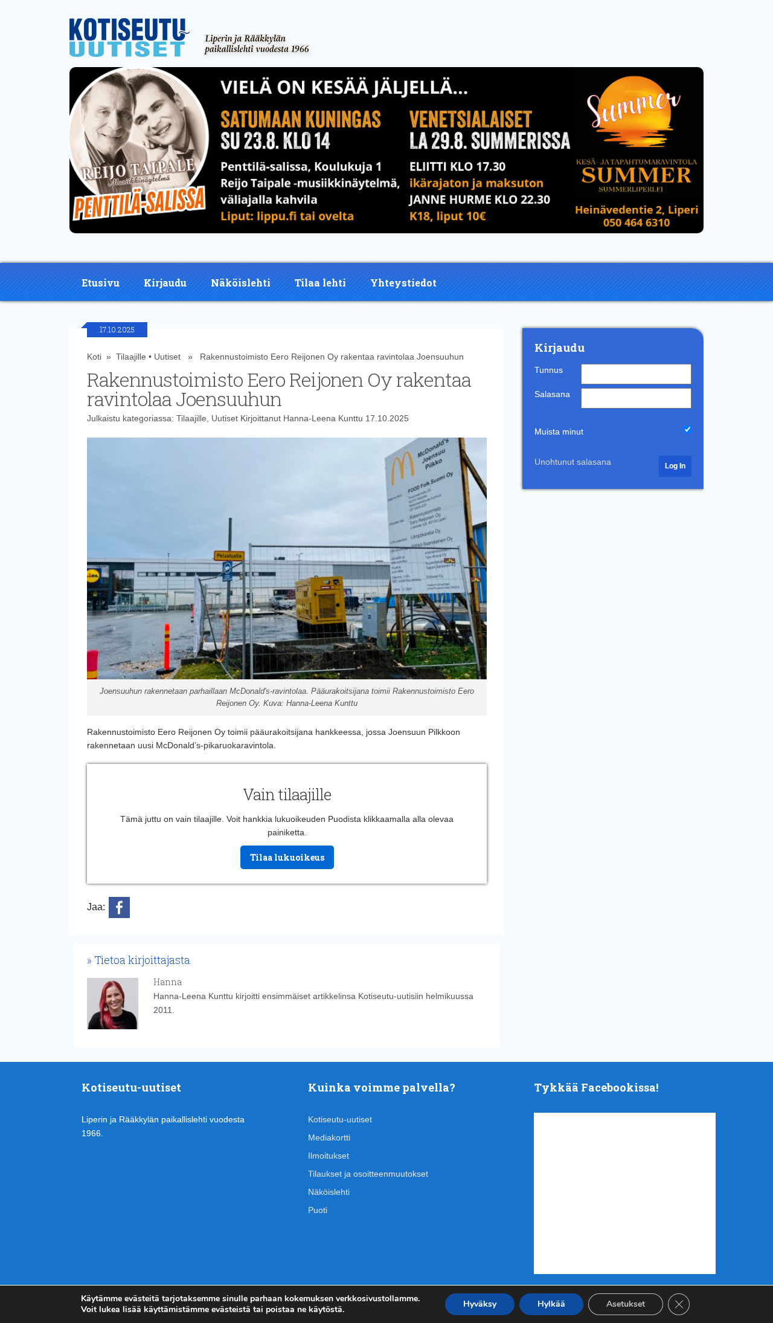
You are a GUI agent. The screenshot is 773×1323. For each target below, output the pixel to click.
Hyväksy (479, 1304)
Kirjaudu (165, 282)
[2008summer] (386, 236)
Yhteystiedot (403, 282)
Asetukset (625, 1304)
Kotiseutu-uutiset (340, 1119)
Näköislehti (241, 282)
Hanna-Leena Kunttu (323, 418)
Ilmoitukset (328, 1155)
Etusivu (101, 282)
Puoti (317, 1210)
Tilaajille (131, 356)
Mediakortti (329, 1137)
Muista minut (558, 431)
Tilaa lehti (320, 282)
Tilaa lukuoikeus (287, 857)
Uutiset (167, 356)
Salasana (552, 394)
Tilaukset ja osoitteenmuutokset (368, 1174)
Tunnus (548, 370)
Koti (94, 356)
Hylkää (551, 1304)
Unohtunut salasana (572, 462)
